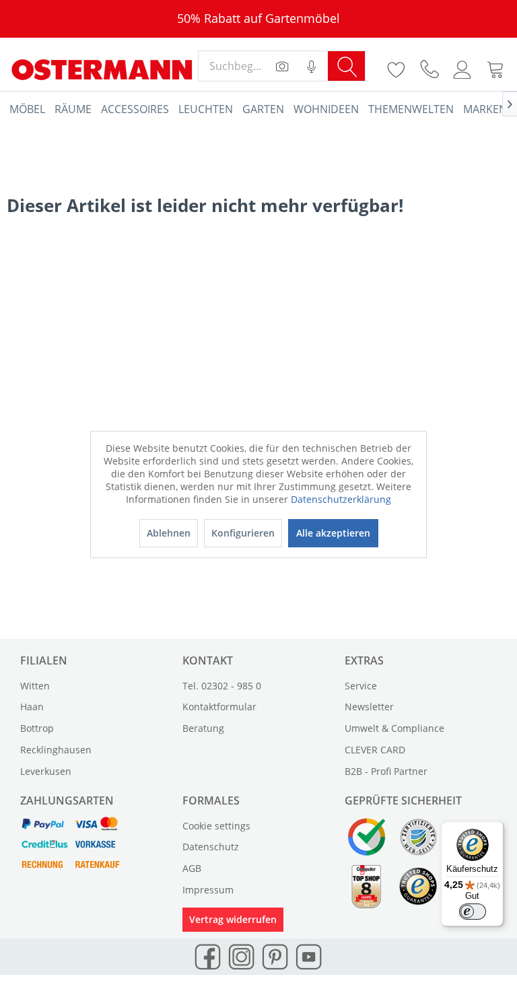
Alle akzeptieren (333, 532)
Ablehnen (169, 532)
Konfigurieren (243, 532)
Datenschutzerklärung (341, 499)
